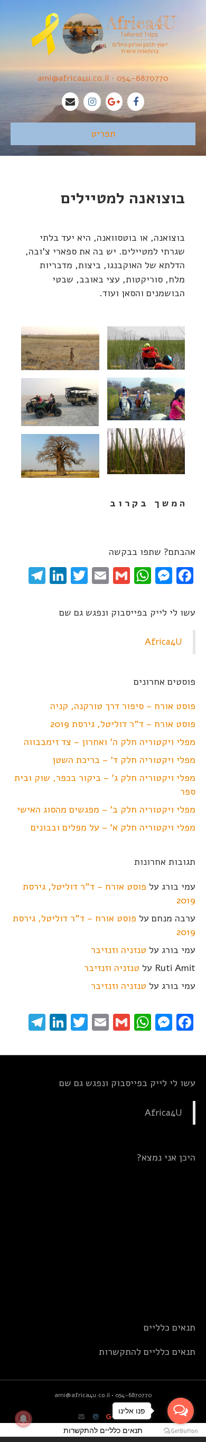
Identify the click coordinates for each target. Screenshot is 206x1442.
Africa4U (163, 641)
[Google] (114, 101)
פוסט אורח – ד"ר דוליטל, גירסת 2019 (122, 724)
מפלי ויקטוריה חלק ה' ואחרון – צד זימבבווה (109, 742)
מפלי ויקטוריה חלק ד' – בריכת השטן (123, 759)
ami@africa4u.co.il (73, 78)
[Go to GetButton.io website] (181, 1431)
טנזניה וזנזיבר (118, 950)
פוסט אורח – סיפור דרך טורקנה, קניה (122, 706)
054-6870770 (142, 78)
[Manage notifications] (23, 1418)
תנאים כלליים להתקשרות (147, 1351)
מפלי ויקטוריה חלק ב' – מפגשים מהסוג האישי (106, 809)
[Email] (70, 101)
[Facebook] (135, 101)
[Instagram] (91, 101)
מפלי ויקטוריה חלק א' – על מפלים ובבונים (113, 827)
